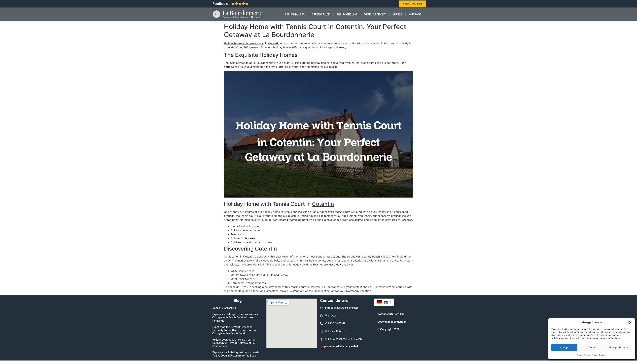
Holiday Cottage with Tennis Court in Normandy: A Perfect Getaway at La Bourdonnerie (233, 343)
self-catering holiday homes (311, 62)
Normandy (294, 264)
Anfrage (415, 14)
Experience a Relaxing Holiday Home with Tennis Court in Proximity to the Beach (236, 354)
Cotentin (273, 43)
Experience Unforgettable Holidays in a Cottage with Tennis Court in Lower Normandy (235, 317)
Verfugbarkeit (375, 14)
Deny (592, 347)
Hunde (397, 14)
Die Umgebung (347, 14)
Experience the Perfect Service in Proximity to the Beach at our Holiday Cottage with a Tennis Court (234, 330)
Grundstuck (321, 14)
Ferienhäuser (295, 14)
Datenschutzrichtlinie (390, 314)
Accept (564, 347)
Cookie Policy (583, 355)
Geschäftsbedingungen (391, 321)
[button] (630, 322)
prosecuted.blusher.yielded (341, 346)
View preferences (619, 347)
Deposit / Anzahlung (224, 307)
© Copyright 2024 (388, 329)
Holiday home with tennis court (244, 43)
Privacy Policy (598, 355)
